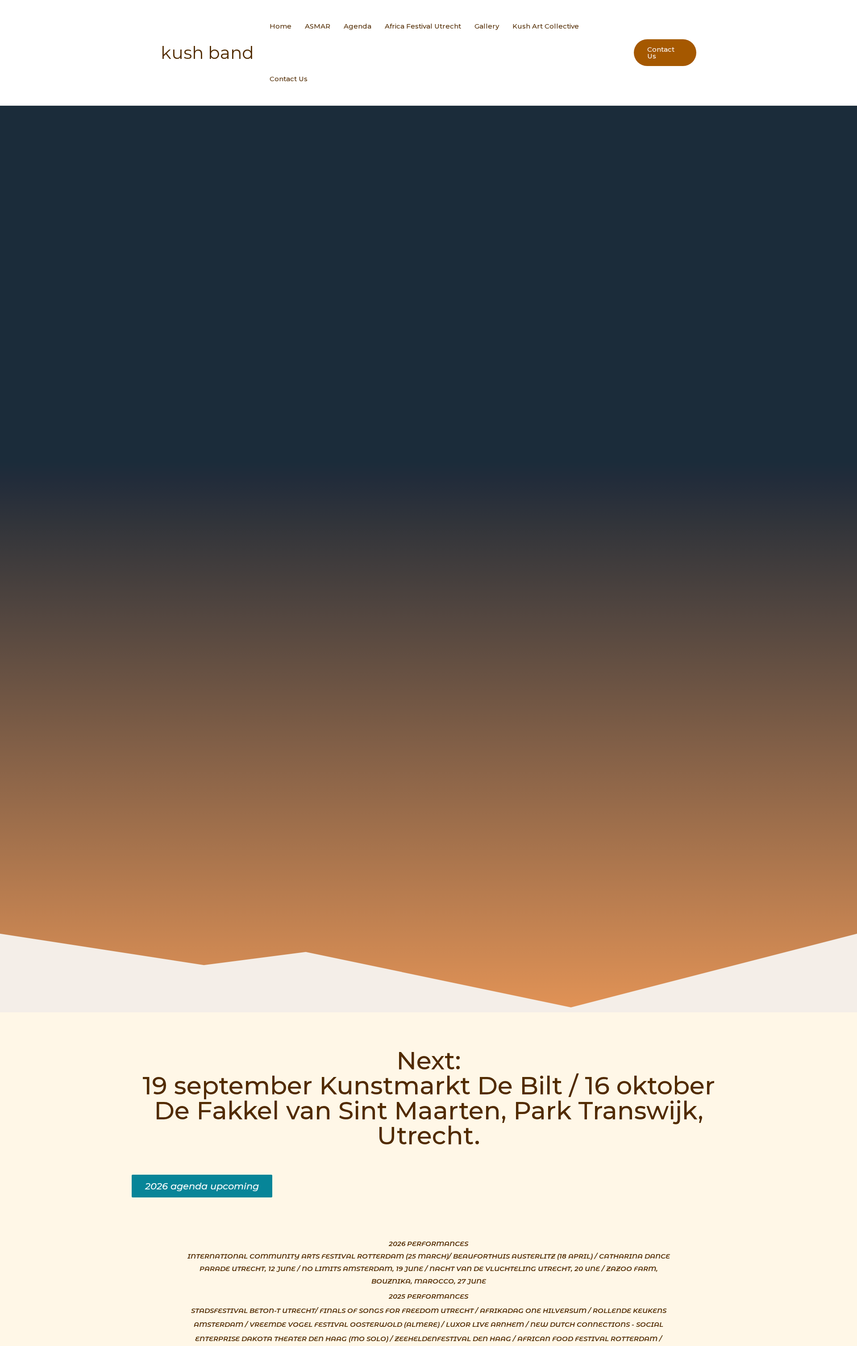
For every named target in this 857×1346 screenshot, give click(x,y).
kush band (207, 52)
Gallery (486, 26)
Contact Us (289, 79)
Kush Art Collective (545, 26)
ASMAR (317, 26)
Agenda (357, 26)
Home (280, 26)
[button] (202, 1186)
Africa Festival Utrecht (423, 26)
